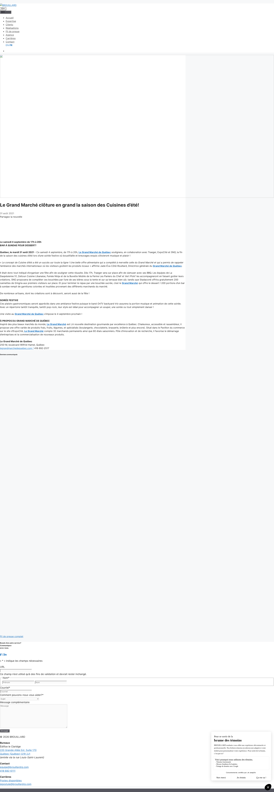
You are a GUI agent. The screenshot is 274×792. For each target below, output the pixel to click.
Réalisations (12, 28)
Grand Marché (130, 283)
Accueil (10, 17)
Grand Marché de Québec (167, 265)
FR (11, 45)
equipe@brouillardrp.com (14, 767)
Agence (10, 34)
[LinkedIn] (93, 230)
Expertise (11, 21)
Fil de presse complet (11, 636)
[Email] (93, 235)
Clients (9, 24)
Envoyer (4, 731)
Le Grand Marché (56, 324)
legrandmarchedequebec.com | (17, 348)
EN (7, 45)
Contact (10, 41)
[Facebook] (93, 220)
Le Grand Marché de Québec (95, 252)
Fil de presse (12, 31)
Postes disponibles (11, 780)
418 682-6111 (7, 770)
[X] (93, 225)
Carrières (11, 38)
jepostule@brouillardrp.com (15, 784)
